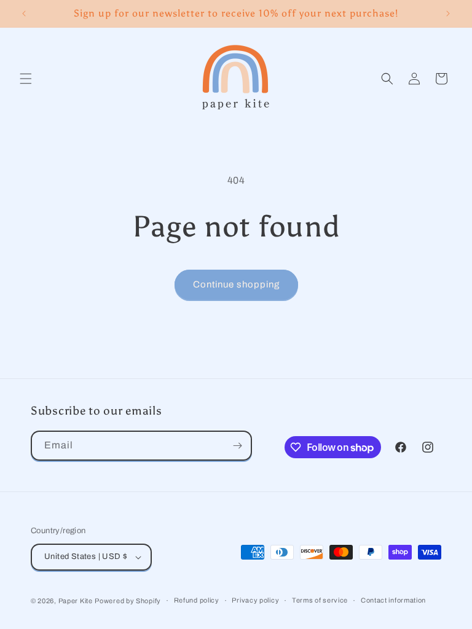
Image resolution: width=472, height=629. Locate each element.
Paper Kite (75, 600)
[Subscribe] (237, 446)
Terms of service (320, 600)
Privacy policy (255, 600)
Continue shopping (236, 284)
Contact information (393, 600)
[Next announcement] (448, 13)
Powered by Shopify (128, 600)
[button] (25, 78)
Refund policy (196, 600)
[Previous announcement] (23, 13)
